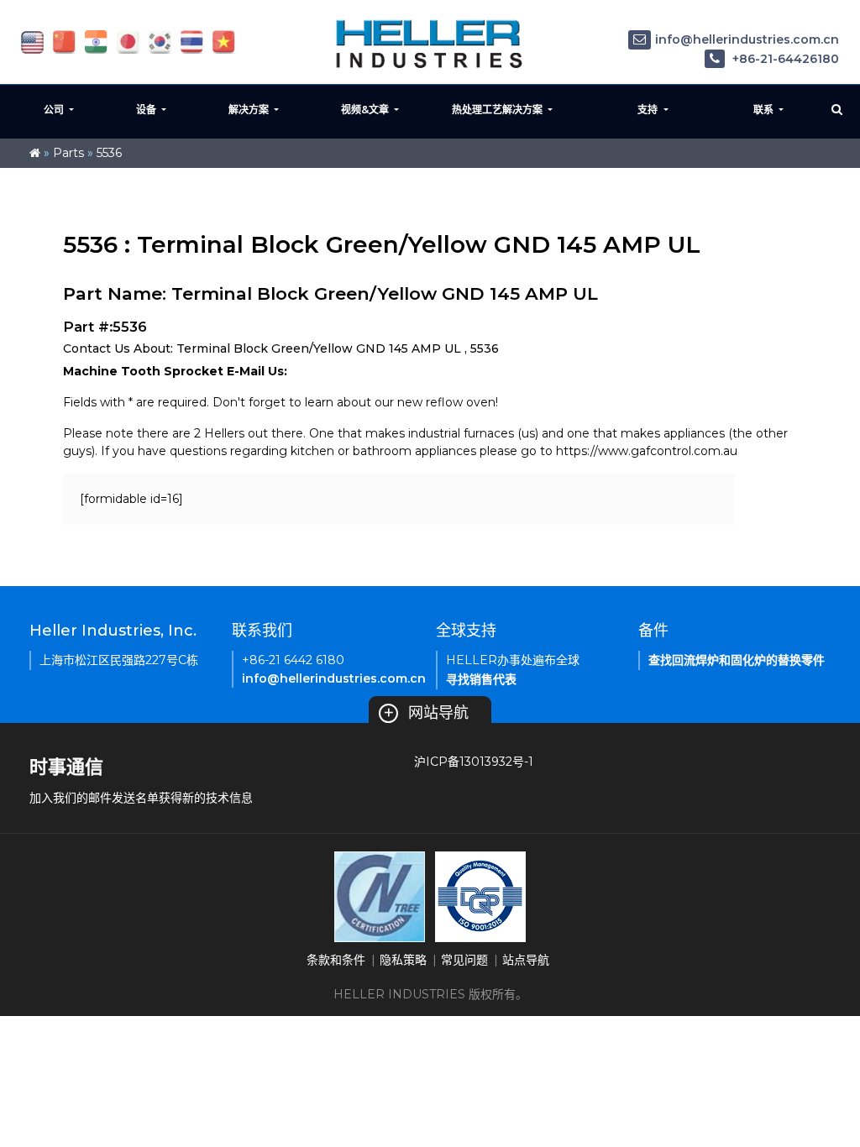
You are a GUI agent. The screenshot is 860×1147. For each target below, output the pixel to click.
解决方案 (249, 109)
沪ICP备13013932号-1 (473, 761)
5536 (109, 152)
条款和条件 (336, 959)
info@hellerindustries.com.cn (747, 39)
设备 (147, 109)
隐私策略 (403, 959)
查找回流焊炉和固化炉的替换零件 (736, 660)
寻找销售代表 (481, 679)
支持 (648, 109)
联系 (764, 109)
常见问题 (464, 959)
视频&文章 (366, 109)
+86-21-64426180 (784, 58)
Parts (68, 152)
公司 (55, 109)
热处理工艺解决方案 (498, 109)
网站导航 (426, 713)
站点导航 (525, 959)
